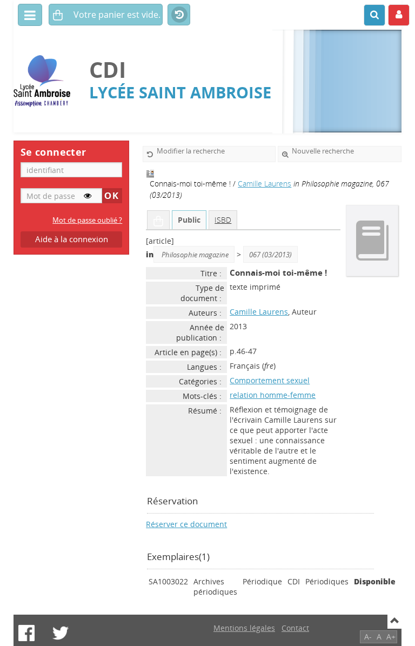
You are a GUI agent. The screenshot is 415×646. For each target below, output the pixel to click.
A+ (391, 636)
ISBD (223, 220)
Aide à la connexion (71, 239)
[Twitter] (60, 633)
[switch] (87, 195)
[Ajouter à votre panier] (158, 220)
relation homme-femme (273, 395)
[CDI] (46, 81)
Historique (179, 15)
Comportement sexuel (270, 380)
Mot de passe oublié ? (87, 220)
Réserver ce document (186, 524)
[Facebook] (26, 633)
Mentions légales (244, 628)
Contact (295, 628)
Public (189, 220)
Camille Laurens (264, 183)
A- (368, 636)
